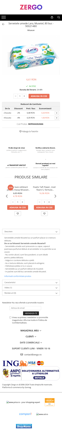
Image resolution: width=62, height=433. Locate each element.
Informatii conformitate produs (17, 276)
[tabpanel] (31, 55)
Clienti (30, 336)
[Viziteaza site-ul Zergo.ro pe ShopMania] (24, 426)
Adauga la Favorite (29, 131)
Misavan (31, 30)
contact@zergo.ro (33, 354)
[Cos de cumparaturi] (52, 17)
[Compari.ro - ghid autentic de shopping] (25, 414)
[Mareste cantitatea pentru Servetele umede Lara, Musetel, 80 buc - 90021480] (24, 96)
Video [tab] (8, 287)
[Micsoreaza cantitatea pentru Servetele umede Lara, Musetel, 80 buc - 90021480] (15, 96)
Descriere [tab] (8, 231)
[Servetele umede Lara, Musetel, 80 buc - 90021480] (31, 55)
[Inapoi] (2, 24)
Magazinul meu (29, 330)
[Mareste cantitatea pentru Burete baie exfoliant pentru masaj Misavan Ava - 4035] (22, 202)
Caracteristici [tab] (9, 282)
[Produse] (3, 18)
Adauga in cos (39, 96)
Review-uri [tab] (10, 293)
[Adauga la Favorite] (17, 213)
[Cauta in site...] (59, 17)
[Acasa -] (31, 7)
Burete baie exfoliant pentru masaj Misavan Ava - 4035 (18, 188)
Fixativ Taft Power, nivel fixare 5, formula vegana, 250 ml (44, 188)
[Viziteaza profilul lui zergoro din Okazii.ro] (50, 402)
